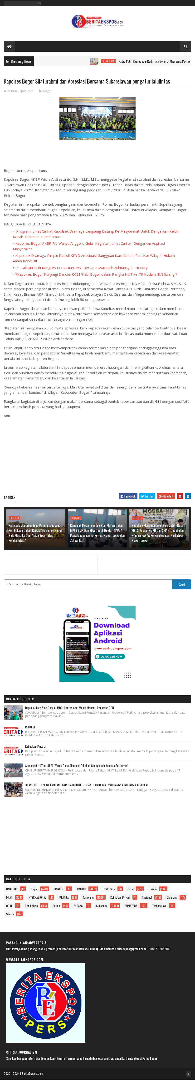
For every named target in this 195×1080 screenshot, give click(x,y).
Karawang (88, 897)
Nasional (147, 897)
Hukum (153, 889)
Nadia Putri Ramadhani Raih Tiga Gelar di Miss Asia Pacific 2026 (145, 61)
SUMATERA (131, 906)
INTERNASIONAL (37, 897)
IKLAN (9, 897)
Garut (130, 889)
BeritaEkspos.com (32, 1073)
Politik (56, 906)
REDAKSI (30, 727)
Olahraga (172, 897)
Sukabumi (95, 61)
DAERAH (81, 889)
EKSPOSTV (109, 889)
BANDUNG (12, 889)
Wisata (10, 914)
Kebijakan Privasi (35, 746)
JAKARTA (64, 897)
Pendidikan (31, 906)
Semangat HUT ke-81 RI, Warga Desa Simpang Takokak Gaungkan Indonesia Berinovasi (76, 765)
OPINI (9, 906)
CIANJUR (58, 889)
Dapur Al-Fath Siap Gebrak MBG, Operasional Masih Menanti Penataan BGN (69, 707)
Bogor (47, 91)
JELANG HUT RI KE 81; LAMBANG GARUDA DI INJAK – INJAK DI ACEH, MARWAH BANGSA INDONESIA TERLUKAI (86, 784)
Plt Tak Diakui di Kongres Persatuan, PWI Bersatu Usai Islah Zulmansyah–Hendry (81, 267)
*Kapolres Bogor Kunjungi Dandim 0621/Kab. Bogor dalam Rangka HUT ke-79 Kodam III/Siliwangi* (96, 274)
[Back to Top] (188, 1074)
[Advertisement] (97, 455)
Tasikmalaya (159, 906)
